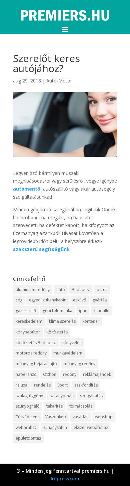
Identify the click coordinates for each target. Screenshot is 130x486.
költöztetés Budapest (36, 342)
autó (60, 289)
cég (19, 300)
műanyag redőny (79, 364)
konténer (90, 321)
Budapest (81, 289)
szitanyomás (61, 396)
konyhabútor (28, 332)
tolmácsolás (80, 406)
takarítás (54, 406)
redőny (69, 374)
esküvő (79, 300)
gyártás (100, 300)
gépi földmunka (57, 310)
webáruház (26, 427)
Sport (62, 385)
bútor (102, 289)
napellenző (26, 374)
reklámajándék (97, 374)
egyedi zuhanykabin (47, 300)
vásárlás (80, 417)
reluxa (21, 385)
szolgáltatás (91, 396)
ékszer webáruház (91, 427)
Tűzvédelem (27, 417)
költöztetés (57, 332)
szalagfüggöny (29, 396)
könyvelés (72, 342)
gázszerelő (26, 310)
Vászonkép (55, 417)
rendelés (42, 385)
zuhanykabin (55, 427)
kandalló (101, 310)
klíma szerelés (62, 321)
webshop (104, 417)
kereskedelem (29, 321)
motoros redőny (31, 353)
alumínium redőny (33, 289)
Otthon (49, 374)
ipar (83, 310)
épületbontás (28, 438)
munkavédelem (67, 353)
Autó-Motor (59, 80)
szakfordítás (86, 385)
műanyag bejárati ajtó (36, 364)
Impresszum (65, 478)
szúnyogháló (28, 406)
